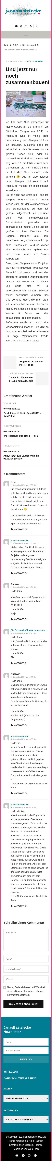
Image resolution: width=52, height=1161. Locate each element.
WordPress (33, 1149)
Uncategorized (34, 62)
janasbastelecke (19, 540)
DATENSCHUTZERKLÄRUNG (19, 1078)
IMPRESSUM (10, 1072)
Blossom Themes (33, 1145)
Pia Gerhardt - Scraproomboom (28, 630)
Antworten (20, 529)
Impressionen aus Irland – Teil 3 (20, 436)
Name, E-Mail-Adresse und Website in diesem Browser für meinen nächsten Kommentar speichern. (26, 991)
